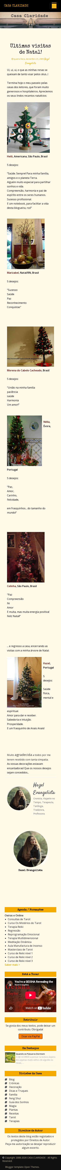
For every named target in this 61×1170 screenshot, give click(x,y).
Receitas (14, 1113)
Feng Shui (15, 1098)
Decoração (15, 1087)
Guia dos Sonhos (19, 1102)
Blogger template (14, 1166)
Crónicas (14, 1083)
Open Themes (31, 1166)
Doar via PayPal (30, 1036)
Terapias (14, 1121)
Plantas (13, 1109)
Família (13, 1094)
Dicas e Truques (18, 1091)
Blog (12, 1079)
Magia (12, 1106)
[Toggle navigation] (54, 6)
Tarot (12, 1117)
